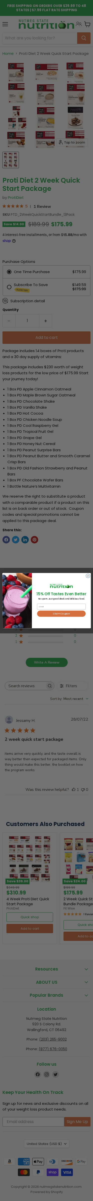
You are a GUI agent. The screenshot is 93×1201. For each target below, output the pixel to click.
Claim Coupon (61, 613)
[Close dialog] (88, 576)
